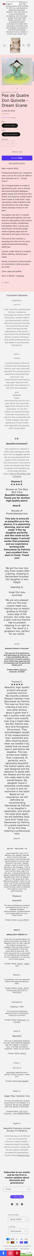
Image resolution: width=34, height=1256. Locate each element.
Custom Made (10, 126)
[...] (18, 471)
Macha (23, 1053)
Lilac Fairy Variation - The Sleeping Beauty (17, 1112)
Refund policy (24, 1249)
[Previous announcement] (4, 18)
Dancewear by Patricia (16, 1246)
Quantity (5, 139)
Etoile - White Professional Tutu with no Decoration (18, 990)
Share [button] (6, 282)
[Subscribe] (27, 1189)
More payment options (17, 163)
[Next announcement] (30, 18)
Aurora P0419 (23, 920)
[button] (4, 45)
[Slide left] (12, 88)
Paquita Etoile (23, 1155)
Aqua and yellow (11, 134)
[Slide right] (21, 88)
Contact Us (27, 1254)
